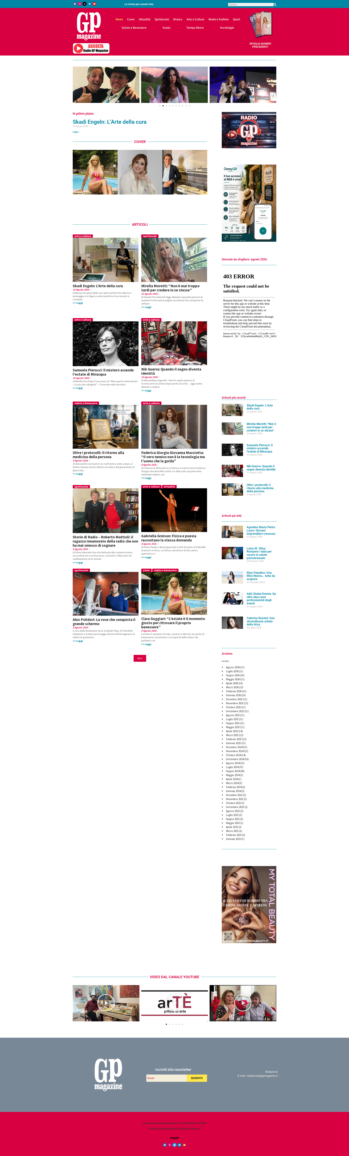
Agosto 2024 (233, 763)
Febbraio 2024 (234, 787)
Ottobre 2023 (233, 803)
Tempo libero (195, 27)
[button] (76, 85)
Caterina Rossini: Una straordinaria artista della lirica (261, 621)
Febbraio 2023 (234, 835)
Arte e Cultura (195, 19)
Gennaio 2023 (233, 839)
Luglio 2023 (232, 815)
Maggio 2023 (233, 823)
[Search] (274, 4)
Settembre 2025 (235, 711)
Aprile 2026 (232, 683)
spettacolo (150, 236)
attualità (169, 486)
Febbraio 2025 (234, 739)
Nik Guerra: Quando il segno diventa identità (171, 371)
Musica (177, 19)
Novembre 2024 (234, 751)
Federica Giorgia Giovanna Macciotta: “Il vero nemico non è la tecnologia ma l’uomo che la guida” (173, 457)
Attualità (144, 19)
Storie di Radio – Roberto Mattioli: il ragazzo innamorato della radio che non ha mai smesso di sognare (105, 541)
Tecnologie (227, 27)
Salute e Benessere (134, 27)
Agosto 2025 (233, 715)
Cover (131, 19)
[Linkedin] (89, 4)
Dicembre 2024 (234, 747)
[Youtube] (94, 4)
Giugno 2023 (233, 819)
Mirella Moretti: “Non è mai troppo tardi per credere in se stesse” (170, 288)
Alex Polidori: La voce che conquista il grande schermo (104, 621)
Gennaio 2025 (233, 743)
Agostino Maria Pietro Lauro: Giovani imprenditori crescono (261, 530)
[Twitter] (174, 1145)
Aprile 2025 (232, 731)
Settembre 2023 (235, 807)
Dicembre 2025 (234, 699)
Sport (236, 19)
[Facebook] (75, 4)
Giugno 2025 (233, 723)
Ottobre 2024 (233, 755)
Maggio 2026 (233, 679)
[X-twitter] (85, 4)
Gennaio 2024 (233, 791)
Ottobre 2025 (233, 707)
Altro (140, 658)
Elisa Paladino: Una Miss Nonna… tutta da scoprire (261, 576)
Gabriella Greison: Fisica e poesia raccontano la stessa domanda (168, 538)
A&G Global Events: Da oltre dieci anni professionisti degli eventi (261, 598)
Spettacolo (162, 19)
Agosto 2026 (233, 667)
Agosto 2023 (233, 811)
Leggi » (76, 132)
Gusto (166, 27)
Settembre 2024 (235, 759)
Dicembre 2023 (234, 795)
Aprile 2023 (232, 827)
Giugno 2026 (233, 675)
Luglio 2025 (232, 719)
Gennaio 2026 (233, 695)
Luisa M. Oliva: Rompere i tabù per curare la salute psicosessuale (259, 553)
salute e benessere (86, 403)
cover (146, 570)
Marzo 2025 (232, 735)
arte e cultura (83, 236)
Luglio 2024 (232, 767)
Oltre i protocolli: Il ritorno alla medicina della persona (98, 455)
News (119, 19)
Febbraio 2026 (234, 691)
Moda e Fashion (218, 19)
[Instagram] (80, 4)
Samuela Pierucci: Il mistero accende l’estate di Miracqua (103, 372)
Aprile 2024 (232, 779)
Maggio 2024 (233, 775)
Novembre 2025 (234, 703)
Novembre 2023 (234, 799)
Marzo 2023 (232, 831)
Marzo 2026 (232, 687)
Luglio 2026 (232, 671)
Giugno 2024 (233, 771)
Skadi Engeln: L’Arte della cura (110, 122)
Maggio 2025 (233, 727)
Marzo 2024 (232, 783)
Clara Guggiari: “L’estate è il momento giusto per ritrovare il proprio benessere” (173, 623)
